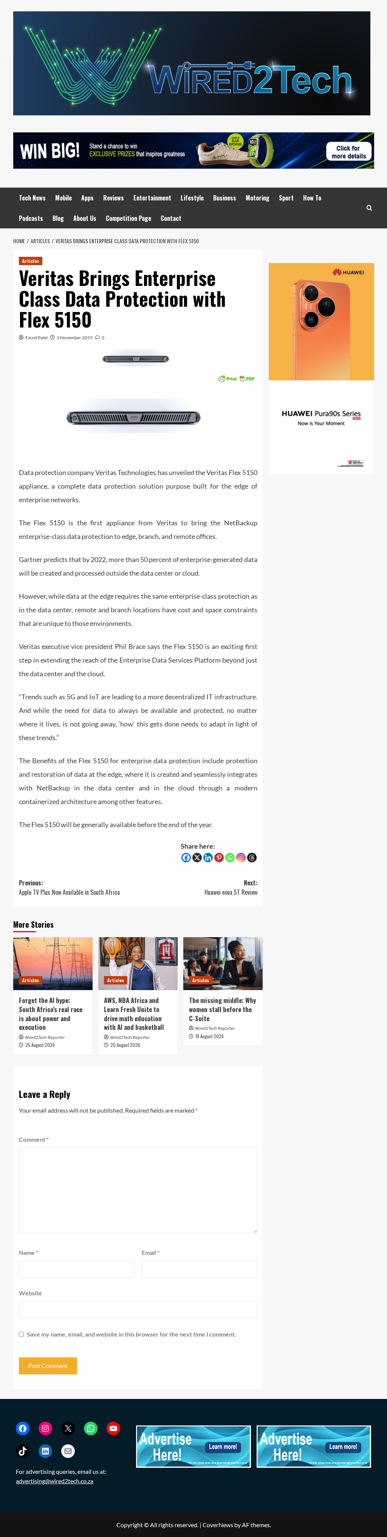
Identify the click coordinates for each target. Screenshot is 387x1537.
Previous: (69, 887)
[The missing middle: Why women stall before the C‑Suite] (223, 963)
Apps (87, 197)
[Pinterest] (219, 857)
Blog (58, 218)
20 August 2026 (125, 1045)
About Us (84, 218)
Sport (286, 197)
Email (150, 1252)
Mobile (63, 197)
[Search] (369, 207)
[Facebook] (186, 857)
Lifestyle (192, 197)
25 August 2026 (40, 1045)
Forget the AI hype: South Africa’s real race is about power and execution (50, 1013)
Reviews (113, 197)
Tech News (32, 197)
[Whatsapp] (230, 857)
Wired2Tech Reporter (45, 1037)
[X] (197, 857)
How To (312, 197)
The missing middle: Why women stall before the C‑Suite (222, 1009)
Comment (34, 1139)
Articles (30, 261)
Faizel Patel (36, 337)
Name (28, 1252)
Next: (230, 887)
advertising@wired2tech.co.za (54, 1480)
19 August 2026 (209, 1036)
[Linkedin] (208, 857)
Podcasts (31, 218)
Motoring (257, 197)
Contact (171, 218)
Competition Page (128, 218)
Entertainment (152, 197)
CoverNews (218, 1524)
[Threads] (252, 857)
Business (224, 197)
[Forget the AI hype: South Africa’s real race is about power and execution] (53, 963)
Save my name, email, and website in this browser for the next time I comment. (131, 1334)
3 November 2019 (75, 337)
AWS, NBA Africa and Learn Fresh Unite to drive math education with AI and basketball (134, 1013)
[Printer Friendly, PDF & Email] (236, 378)
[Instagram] (241, 857)
